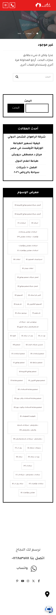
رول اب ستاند (33, 457)
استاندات (22, 223)
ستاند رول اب (17, 484)
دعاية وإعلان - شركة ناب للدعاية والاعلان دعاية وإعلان (27, 427)
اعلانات (16, 259)
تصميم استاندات (18, 354)
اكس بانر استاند (34, 295)
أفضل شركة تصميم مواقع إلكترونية (28, 205)
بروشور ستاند (21, 313)
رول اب (18, 448)
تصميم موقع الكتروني (36, 380)
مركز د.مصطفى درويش (26, 154)
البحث (28, 101)
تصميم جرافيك (36, 363)
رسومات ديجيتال (34, 448)
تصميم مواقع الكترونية (27, 371)
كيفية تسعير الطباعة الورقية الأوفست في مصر (26, 146)
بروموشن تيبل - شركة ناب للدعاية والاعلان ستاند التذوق (27, 324)
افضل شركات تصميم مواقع (27, 277)
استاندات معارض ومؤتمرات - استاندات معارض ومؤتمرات (27, 248)
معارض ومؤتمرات (28, 493)
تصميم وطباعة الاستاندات (28, 389)
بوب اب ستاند (27, 336)
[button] (5, 5)
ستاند (19, 457)
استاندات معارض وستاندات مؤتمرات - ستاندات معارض (27, 234)
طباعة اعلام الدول (26, 161)
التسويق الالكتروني (34, 304)
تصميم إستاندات (37, 354)
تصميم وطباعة (16, 380)
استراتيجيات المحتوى (34, 259)
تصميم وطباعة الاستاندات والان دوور (27, 398)
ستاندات (28, 466)
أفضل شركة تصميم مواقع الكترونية (28, 214)
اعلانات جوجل (27, 268)
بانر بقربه (18, 304)
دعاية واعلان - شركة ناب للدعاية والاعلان (27, 439)
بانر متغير (36, 313)
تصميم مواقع (19, 363)
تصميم (16, 345)
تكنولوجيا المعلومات (27, 416)
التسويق (19, 295)
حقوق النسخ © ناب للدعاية (28, 610)
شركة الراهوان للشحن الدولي (27, 137)
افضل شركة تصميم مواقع (28, 286)
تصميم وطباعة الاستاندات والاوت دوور (28, 407)
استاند (34, 223)
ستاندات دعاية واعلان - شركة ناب (28, 475)
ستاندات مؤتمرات (36, 484)
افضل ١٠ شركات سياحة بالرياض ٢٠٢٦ (26, 170)
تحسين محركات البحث (34, 345)
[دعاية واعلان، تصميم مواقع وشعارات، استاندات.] (42, 5)
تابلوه (13, 336)
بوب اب (41, 336)
